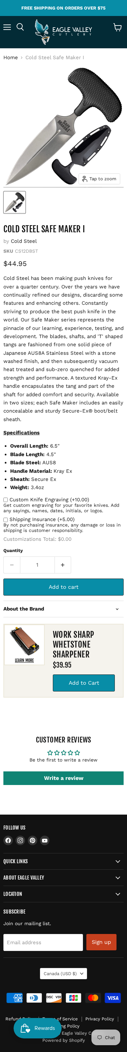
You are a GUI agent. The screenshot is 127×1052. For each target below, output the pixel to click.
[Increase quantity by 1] (63, 564)
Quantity (13, 550)
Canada (60, 973)
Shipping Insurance (42, 519)
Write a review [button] (63, 778)
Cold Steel (24, 241)
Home (10, 58)
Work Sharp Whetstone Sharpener (73, 644)
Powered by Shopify (63, 1040)
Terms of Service (60, 1018)
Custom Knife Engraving (49, 500)
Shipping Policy (64, 1026)
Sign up (101, 942)
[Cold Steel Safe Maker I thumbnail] (14, 202)
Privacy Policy (99, 1018)
